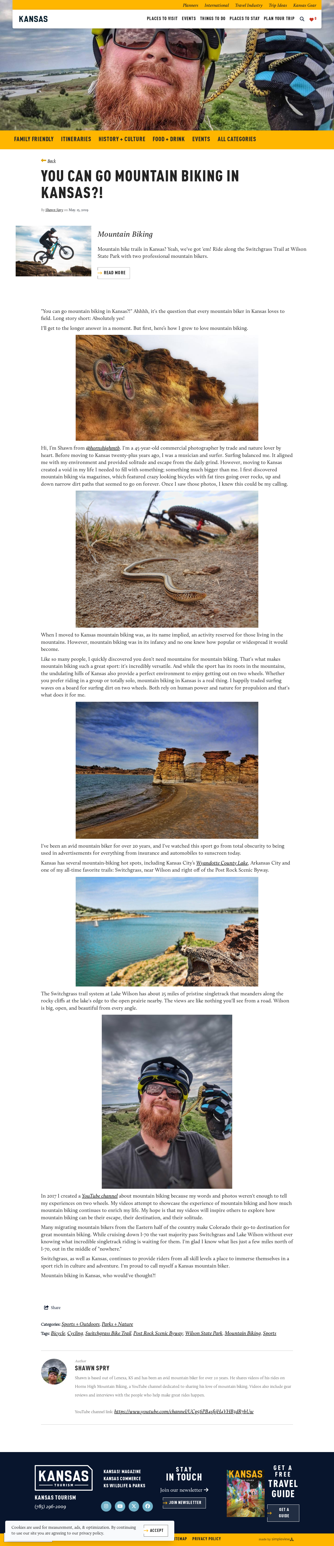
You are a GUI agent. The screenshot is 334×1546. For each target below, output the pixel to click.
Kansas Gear (304, 5)
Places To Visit (162, 19)
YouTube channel (100, 1196)
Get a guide (284, 1513)
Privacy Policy (206, 1539)
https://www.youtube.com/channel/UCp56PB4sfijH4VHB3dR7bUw (184, 1411)
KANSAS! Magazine (122, 1472)
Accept (157, 1531)
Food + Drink (169, 139)
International (217, 5)
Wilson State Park (204, 1333)
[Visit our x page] (134, 1506)
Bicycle (58, 1333)
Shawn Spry (54, 210)
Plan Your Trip (279, 19)
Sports (269, 1333)
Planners (190, 5)
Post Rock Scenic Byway (158, 1333)
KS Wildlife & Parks (124, 1486)
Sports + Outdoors (81, 1324)
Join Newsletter (185, 1503)
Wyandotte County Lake (222, 863)
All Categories (237, 139)
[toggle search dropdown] (302, 19)
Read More (115, 273)
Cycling (75, 1333)
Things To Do (212, 19)
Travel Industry (249, 5)
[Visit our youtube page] (120, 1506)
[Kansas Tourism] (82, 19)
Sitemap (179, 1539)
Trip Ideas (278, 5)
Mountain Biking (125, 235)
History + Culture (122, 139)
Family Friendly (34, 139)
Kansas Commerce (122, 1479)
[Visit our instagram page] (106, 1506)
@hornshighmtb (103, 448)
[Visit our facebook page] (147, 1506)
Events (189, 19)
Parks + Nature (117, 1324)
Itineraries (76, 139)
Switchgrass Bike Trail (108, 1333)
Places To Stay (245, 19)
